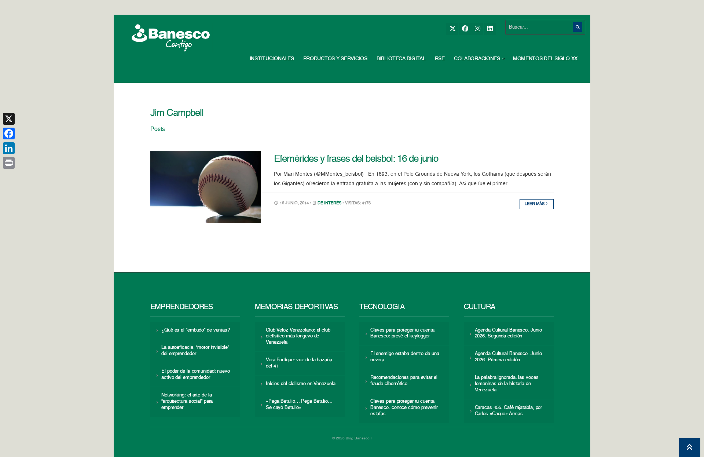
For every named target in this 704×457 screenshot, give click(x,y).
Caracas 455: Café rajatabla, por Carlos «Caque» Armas (508, 410)
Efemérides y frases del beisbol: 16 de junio (356, 159)
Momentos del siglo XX (545, 58)
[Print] (8, 163)
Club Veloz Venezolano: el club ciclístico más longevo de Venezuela (298, 336)
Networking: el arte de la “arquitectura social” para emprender (187, 401)
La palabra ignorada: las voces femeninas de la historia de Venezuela (507, 383)
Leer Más (535, 204)
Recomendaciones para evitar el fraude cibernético (403, 380)
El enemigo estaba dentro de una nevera (404, 356)
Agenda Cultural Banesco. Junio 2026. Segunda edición (508, 333)
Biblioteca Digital (401, 58)
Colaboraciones (477, 58)
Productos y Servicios (335, 58)
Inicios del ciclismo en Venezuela (301, 383)
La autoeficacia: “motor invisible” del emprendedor (195, 350)
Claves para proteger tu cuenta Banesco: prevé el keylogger (402, 333)
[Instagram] (477, 29)
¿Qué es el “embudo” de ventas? (195, 330)
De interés (329, 203)
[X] (452, 29)
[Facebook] (465, 29)
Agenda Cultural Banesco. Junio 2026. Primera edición (508, 356)
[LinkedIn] (490, 29)
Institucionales (272, 58)
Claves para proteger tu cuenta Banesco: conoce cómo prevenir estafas (404, 407)
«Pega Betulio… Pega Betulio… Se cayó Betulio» (299, 404)
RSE (440, 58)
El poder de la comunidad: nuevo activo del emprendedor (195, 374)
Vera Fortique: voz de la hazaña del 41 (299, 363)
